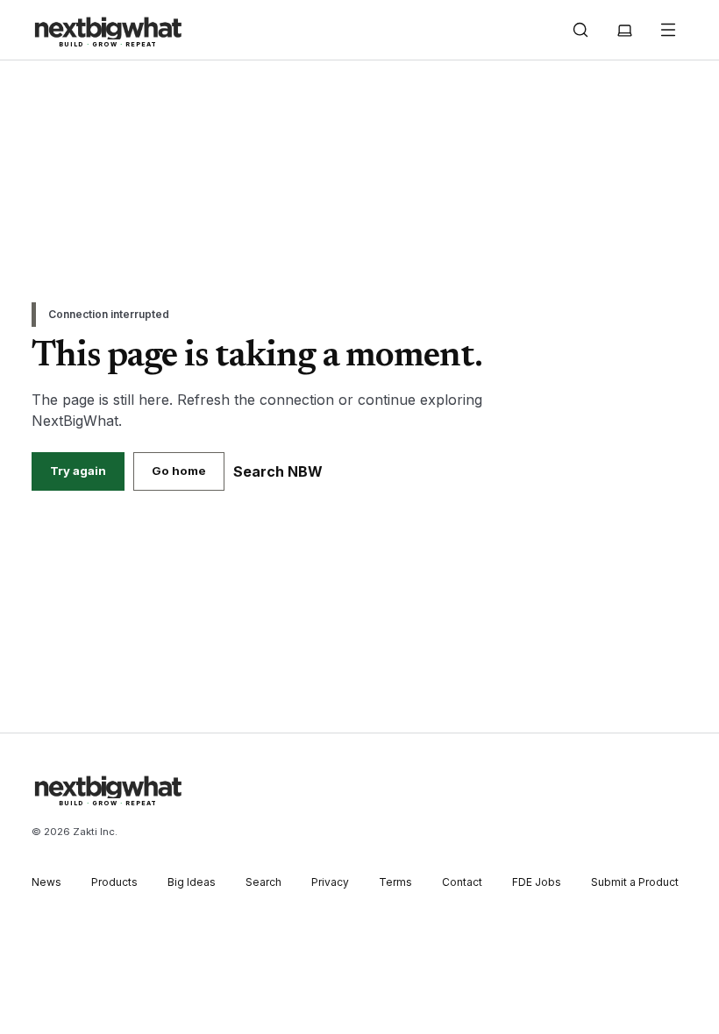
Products (114, 882)
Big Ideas (191, 882)
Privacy (330, 882)
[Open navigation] (668, 30)
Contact (462, 882)
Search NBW (278, 471)
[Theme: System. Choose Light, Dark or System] (624, 30)
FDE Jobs (536, 882)
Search (263, 882)
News (46, 882)
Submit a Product (635, 882)
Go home (179, 471)
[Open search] (580, 30)
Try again (78, 471)
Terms (395, 882)
